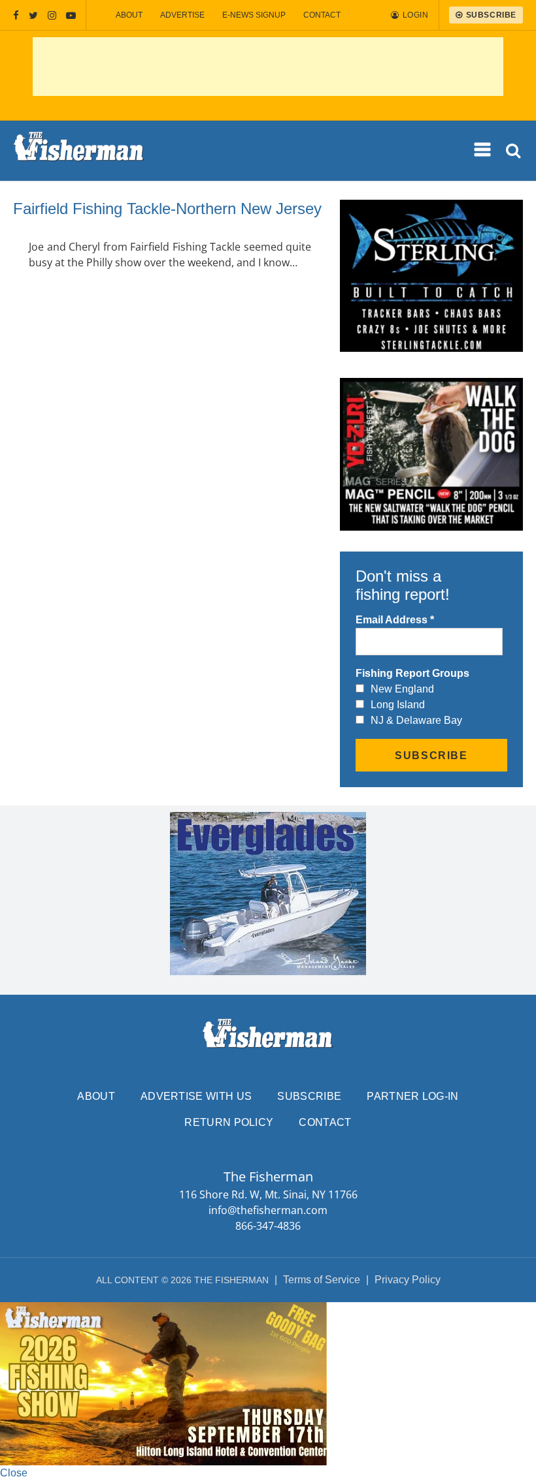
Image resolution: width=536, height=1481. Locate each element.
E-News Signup (254, 15)
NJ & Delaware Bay (416, 720)
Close (13, 1472)
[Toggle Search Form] (514, 151)
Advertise (182, 15)
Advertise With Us (196, 1096)
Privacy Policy (408, 1279)
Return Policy (228, 1122)
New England (402, 688)
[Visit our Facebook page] (16, 15)
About (129, 15)
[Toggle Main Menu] (483, 150)
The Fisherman (79, 150)
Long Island (398, 704)
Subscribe (309, 1096)
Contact (322, 15)
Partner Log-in (412, 1096)
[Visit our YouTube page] (71, 15)
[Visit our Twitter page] (33, 15)
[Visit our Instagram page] (52, 15)
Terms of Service (321, 1279)
